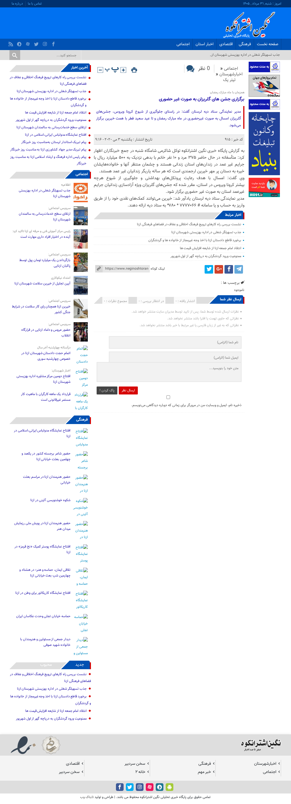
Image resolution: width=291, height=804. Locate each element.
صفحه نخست (267, 44)
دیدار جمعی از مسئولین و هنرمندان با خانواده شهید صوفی (45, 642)
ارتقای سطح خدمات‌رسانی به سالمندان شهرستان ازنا (51, 127)
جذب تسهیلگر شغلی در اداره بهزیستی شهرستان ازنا (206, 232)
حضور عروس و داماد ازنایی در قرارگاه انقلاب (45, 332)
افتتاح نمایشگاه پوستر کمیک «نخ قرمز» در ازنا (42, 549)
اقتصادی (226, 44)
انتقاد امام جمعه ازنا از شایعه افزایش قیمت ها (210, 248)
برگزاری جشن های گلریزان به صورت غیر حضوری (201, 99)
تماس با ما (35, 3)
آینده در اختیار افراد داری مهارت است (45, 236)
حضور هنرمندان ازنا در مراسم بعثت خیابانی (46, 479)
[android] (169, 787)
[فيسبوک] (54, 43)
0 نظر (204, 69)
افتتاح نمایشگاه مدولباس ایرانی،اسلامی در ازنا (55, 134)
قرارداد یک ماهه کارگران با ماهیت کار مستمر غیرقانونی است (45, 397)
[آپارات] (29, 43)
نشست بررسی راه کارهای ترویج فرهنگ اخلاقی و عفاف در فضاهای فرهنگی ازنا (189, 224)
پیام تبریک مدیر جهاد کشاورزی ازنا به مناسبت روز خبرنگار (48, 149)
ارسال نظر (128, 390)
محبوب (46, 665)
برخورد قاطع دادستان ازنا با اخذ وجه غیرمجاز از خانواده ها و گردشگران (194, 240)
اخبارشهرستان (231, 74)
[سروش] (20, 43)
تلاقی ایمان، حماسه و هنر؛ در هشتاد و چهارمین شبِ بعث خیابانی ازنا (44, 572)
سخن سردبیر (134, 763)
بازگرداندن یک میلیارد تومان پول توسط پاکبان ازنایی (44, 263)
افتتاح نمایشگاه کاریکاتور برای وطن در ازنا (42, 593)
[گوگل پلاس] (219, 269)
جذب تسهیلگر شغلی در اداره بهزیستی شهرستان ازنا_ (244, 54)
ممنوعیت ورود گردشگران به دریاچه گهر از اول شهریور (206, 256)
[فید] (11, 43)
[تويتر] (37, 43)
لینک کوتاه (158, 268)
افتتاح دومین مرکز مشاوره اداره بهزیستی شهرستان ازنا (43, 379)
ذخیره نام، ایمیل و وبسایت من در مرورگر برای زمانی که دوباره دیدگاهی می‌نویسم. (186, 405)
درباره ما (17, 3)
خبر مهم (204, 772)
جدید (79, 665)
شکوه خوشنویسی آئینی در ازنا (50, 500)
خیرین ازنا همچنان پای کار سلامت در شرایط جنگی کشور (41, 309)
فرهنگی (245, 44)
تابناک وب (87, 797)
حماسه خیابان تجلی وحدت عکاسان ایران (42, 616)
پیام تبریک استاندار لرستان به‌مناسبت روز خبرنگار (53, 142)
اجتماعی (183, 44)
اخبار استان (204, 44)
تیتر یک (229, 80)
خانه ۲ (140, 772)
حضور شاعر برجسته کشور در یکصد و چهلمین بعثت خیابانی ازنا (46, 456)
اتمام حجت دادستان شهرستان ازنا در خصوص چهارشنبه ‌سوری (45, 356)
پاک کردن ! (107, 390)
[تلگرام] (238, 269)
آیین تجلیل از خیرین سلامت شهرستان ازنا (42, 283)
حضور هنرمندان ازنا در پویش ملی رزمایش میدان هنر (42, 526)
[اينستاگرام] (46, 43)
